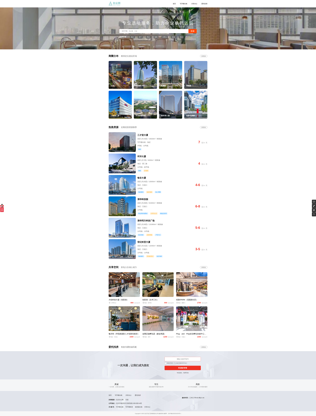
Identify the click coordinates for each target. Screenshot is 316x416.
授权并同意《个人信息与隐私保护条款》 (177, 363)
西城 (148, 37)
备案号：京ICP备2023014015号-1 (172, 413)
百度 (126, 400)
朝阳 (156, 37)
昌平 (140, 37)
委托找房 (204, 4)
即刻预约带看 (182, 368)
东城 (173, 37)
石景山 (164, 37)
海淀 (132, 37)
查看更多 (203, 56)
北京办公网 (119, 400)
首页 (174, 4)
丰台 (181, 37)
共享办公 (194, 4)
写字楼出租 (183, 4)
